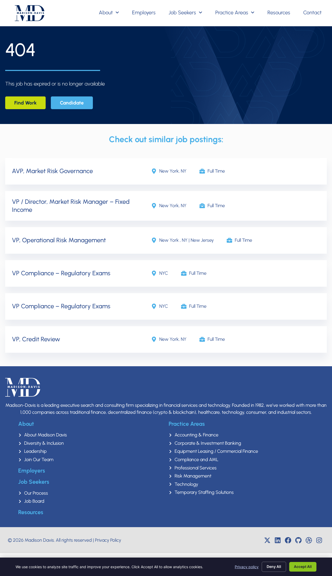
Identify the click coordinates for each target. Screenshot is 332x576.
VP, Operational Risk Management (59, 240)
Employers (144, 12)
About (106, 12)
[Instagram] (319, 540)
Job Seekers (182, 12)
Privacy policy (247, 567)
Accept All (303, 566)
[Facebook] (288, 540)
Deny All (274, 566)
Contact (312, 12)
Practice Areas (231, 12)
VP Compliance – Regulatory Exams (61, 273)
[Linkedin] (277, 540)
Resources (278, 12)
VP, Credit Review (36, 339)
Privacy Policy (108, 540)
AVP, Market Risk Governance (52, 171)
